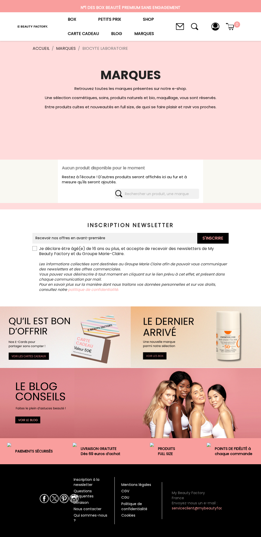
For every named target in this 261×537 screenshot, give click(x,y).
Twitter (54, 499)
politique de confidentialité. (93, 289)
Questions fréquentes (84, 493)
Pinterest (64, 499)
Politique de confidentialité (134, 506)
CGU (125, 497)
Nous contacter (87, 508)
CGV (125, 491)
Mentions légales (136, 484)
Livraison (81, 502)
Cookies (128, 515)
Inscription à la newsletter (86, 482)
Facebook (44, 499)
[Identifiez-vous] (215, 26)
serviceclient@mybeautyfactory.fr (202, 508)
